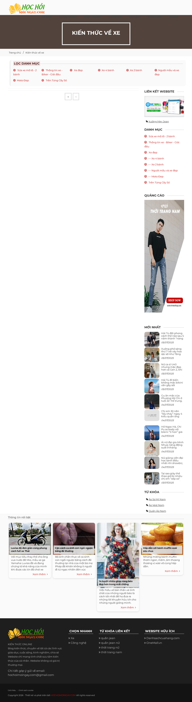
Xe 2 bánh (136, 70)
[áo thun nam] (164, 256)
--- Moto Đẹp (156, 176)
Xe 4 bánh (108, 70)
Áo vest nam (156, 505)
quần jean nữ (110, 643)
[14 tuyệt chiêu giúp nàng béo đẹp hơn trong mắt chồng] (118, 555)
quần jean (108, 638)
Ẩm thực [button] (115, 17)
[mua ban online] (164, 106)
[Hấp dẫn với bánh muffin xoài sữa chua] (162, 538)
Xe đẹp (78, 70)
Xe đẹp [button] (47, 17)
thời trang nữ (110, 647)
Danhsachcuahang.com (163, 638)
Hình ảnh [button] (155, 17)
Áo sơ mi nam (157, 499)
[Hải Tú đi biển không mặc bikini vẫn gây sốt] (151, 387)
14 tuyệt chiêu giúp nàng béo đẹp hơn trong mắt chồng (116, 583)
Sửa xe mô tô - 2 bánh (161, 136)
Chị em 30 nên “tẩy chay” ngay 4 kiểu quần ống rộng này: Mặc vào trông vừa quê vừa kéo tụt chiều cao (172, 418)
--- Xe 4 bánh (156, 158)
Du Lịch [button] (135, 17)
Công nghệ (78, 643)
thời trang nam (111, 652)
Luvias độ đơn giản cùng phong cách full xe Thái (29, 549)
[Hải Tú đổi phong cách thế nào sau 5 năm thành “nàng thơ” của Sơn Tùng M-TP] (151, 341)
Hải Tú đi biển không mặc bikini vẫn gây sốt (172, 382)
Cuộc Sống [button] (67, 17)
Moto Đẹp (23, 80)
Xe (72, 638)
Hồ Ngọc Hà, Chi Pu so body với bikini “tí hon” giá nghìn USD (171, 430)
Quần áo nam (157, 510)
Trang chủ (15, 52)
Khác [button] (174, 17)
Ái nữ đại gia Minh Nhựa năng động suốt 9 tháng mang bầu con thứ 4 (172, 447)
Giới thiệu (12, 690)
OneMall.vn (154, 643)
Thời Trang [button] (92, 17)
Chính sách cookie (26, 690)
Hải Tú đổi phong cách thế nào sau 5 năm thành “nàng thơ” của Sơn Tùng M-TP (172, 338)
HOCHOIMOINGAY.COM (63, 695)
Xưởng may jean (158, 121)
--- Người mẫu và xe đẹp (163, 170)
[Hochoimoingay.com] (27, 6)
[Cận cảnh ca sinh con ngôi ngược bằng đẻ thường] (74, 538)
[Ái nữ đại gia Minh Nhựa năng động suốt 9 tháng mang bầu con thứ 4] (151, 450)
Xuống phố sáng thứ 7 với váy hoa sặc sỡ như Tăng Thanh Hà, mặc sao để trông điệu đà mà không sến (172, 355)
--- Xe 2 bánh (156, 164)
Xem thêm (40, 574)
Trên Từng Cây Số (56, 80)
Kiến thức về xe (35, 52)
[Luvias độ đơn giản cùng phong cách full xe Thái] (30, 538)
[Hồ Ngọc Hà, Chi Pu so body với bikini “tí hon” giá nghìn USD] (151, 434)
